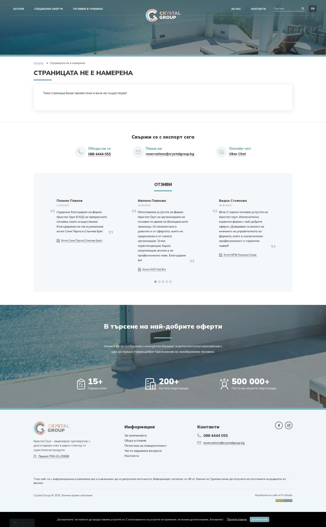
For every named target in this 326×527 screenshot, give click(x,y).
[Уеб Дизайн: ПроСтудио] (284, 499)
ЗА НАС (236, 8)
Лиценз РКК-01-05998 (53, 456)
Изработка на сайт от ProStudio (273, 495)
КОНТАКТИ (258, 8)
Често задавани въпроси (143, 451)
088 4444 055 (99, 154)
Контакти (132, 456)
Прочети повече (237, 519)
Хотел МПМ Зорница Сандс (240, 254)
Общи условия (135, 440)
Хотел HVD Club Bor (154, 269)
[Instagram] (288, 425)
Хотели (18, 8)
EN (312, 8)
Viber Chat (237, 154)
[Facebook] (279, 425)
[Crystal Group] (163, 15)
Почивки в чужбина (88, 8)
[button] (155, 282)
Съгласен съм (259, 519)
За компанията (136, 435)
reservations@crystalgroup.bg (170, 154)
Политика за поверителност (146, 445)
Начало (39, 63)
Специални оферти (48, 8)
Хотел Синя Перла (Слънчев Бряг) (81, 240)
